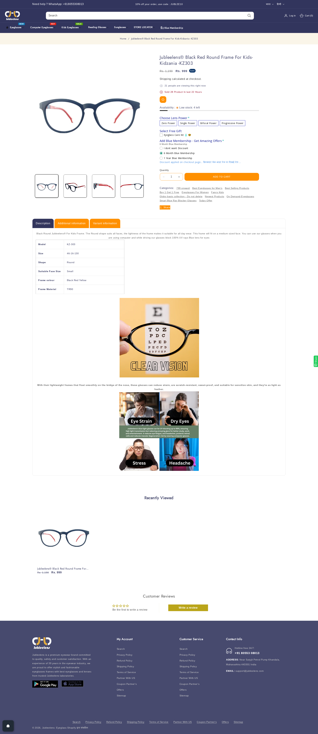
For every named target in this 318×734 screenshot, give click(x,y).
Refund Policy (124, 660)
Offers (120, 689)
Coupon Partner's (127, 684)
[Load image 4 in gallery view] (132, 186)
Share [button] (166, 207)
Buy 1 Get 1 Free (169, 192)
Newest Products (214, 196)
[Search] (249, 15)
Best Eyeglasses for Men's (207, 188)
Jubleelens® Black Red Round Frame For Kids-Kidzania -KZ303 (61, 569)
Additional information (72, 223)
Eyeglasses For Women (195, 192)
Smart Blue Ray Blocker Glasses (178, 200)
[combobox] (150, 15)
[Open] (8, 726)
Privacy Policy (124, 655)
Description (43, 223)
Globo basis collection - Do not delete (181, 196)
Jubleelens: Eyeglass (54, 727)
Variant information (105, 223)
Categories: (167, 188)
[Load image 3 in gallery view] (103, 186)
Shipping (165, 79)
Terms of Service (126, 672)
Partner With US (126, 678)
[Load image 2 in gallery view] (75, 186)
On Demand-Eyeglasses (240, 196)
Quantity (164, 170)
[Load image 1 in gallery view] (46, 186)
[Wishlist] (163, 99)
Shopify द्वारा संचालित (77, 727)
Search (121, 649)
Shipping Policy (125, 666)
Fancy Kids (217, 192)
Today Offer (205, 200)
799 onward (183, 188)
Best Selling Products (237, 188)
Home (123, 38)
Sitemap (121, 695)
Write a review (188, 607)
